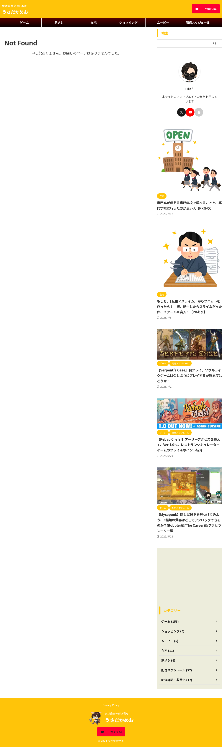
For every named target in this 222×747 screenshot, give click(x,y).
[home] (198, 112)
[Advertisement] (189, 577)
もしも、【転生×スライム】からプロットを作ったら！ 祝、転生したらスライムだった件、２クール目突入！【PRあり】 (189, 306)
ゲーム (24, 22)
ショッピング (128, 22)
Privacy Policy (111, 705)
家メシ (59, 22)
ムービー (163, 22)
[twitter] (181, 112)
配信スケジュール (198, 22)
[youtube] (190, 112)
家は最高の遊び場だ (116, 713)
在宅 (94, 22)
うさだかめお (15, 12)
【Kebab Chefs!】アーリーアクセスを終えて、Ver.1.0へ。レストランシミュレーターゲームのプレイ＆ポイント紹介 (188, 444)
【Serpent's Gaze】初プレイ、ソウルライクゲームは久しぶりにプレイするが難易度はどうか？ (189, 375)
